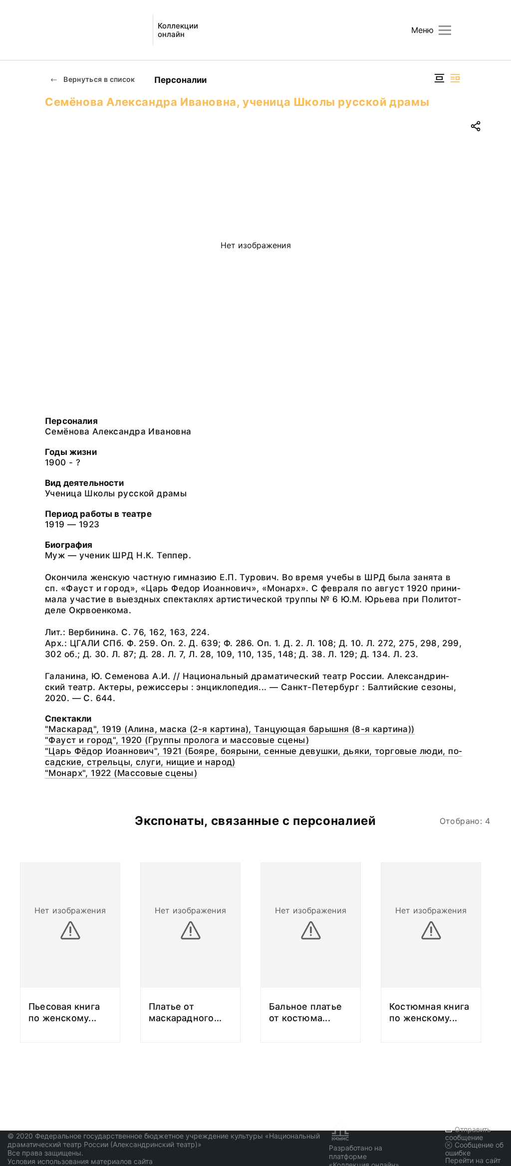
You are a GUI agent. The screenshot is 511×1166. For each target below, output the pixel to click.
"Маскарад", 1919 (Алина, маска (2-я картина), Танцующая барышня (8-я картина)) (230, 729)
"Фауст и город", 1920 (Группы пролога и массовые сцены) (177, 740)
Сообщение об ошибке (474, 1149)
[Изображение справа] (455, 78)
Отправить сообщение (468, 1133)
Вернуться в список (98, 79)
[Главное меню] (445, 30)
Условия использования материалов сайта (80, 1161)
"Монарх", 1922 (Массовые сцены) (121, 773)
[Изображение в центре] (439, 78)
